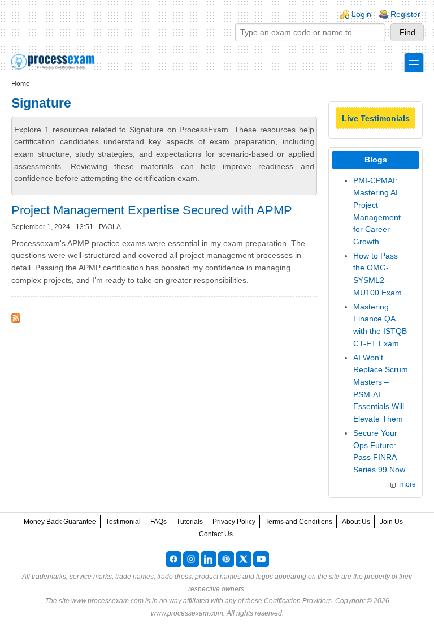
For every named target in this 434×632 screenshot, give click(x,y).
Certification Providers (298, 601)
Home (20, 84)
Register (405, 14)
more (408, 484)
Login (361, 14)
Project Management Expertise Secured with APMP (151, 210)
